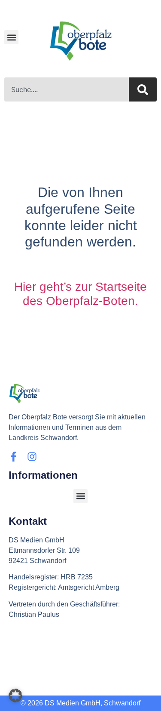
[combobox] (66, 89)
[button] (11, 37)
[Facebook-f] (13, 457)
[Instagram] (32, 457)
